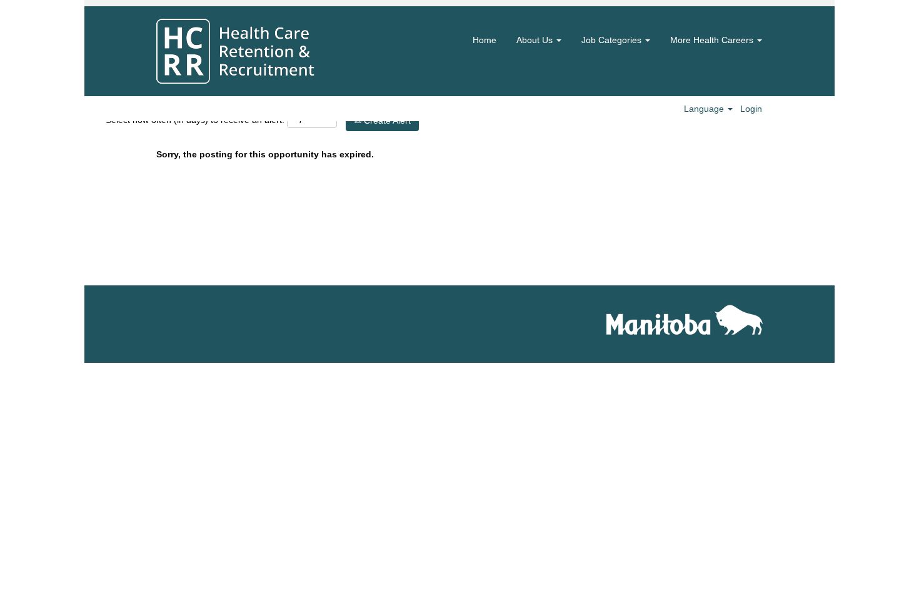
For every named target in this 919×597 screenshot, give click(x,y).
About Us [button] (535, 40)
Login (751, 109)
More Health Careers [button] (713, 40)
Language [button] (705, 109)
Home (484, 40)
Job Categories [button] (612, 40)
